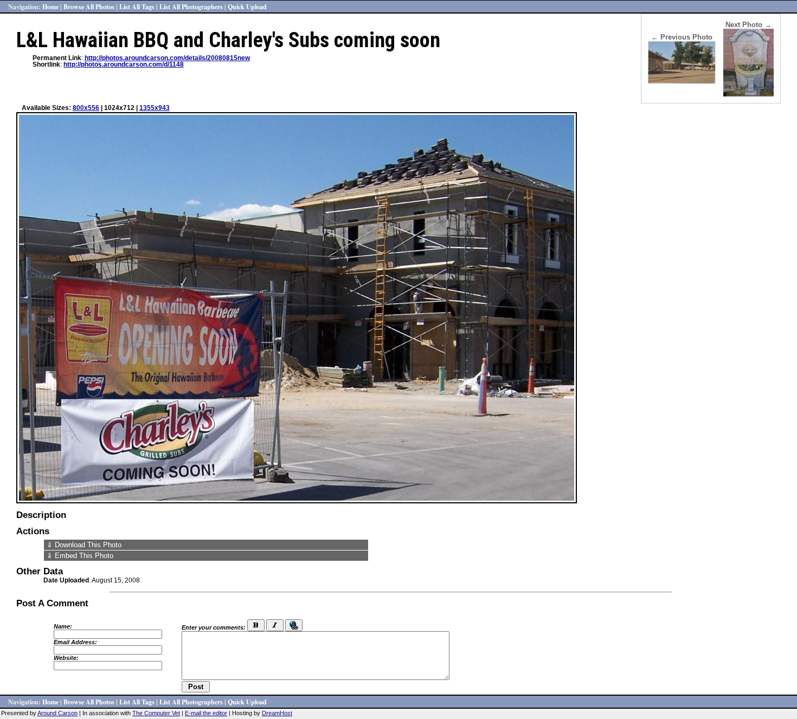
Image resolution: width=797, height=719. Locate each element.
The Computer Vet (156, 713)
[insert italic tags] (275, 625)
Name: (63, 626)
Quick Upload (247, 6)
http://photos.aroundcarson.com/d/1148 (123, 64)
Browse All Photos (88, 6)
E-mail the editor (206, 713)
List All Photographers (191, 6)
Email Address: (75, 642)
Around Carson (57, 713)
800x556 (86, 108)
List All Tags (137, 6)
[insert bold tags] (256, 625)
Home (50, 6)
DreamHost (277, 713)
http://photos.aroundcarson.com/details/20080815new (167, 58)
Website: (66, 658)
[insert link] (294, 625)
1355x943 (154, 108)
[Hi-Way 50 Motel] (682, 81)
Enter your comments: (214, 627)
